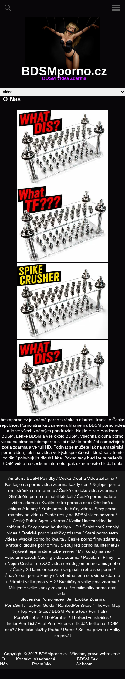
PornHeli (97, 611)
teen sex (84, 575)
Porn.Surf (14, 605)
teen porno (28, 575)
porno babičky (65, 508)
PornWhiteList (27, 617)
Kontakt (23, 659)
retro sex (91, 569)
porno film (47, 545)
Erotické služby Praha (38, 629)
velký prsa (91, 581)
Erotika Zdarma (90, 599)
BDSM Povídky (41, 478)
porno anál (106, 587)
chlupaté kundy (23, 508)
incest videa (95, 520)
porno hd (42, 539)
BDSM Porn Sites (68, 611)
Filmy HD (111, 557)
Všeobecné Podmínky (43, 661)
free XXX (41, 563)
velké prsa (35, 581)
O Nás (4, 661)
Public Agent (37, 520)
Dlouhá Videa (85, 478)
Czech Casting (38, 557)
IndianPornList (20, 623)
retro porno (67, 502)
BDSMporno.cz (64, 74)
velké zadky (38, 587)
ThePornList (56, 617)
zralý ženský (107, 526)
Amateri (15, 478)
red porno (83, 545)
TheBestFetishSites (90, 617)
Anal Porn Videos (54, 623)
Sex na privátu (92, 629)
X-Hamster (36, 569)
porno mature (103, 496)
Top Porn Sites (34, 611)
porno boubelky (53, 526)
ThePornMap (107, 605)
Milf (81, 551)
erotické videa (85, 490)
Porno (47, 599)
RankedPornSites (74, 605)
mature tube (49, 551)
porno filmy (91, 539)
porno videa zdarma (48, 484)
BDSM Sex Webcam (87, 661)
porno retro (107, 533)
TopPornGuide (40, 605)
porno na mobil (44, 496)
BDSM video (87, 514)
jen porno (88, 563)
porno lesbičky (52, 533)
